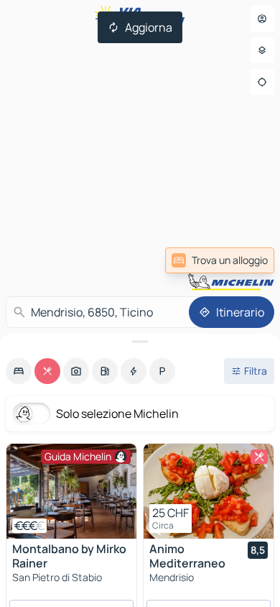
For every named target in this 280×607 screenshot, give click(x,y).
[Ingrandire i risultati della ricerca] (140, 342)
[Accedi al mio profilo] (262, 19)
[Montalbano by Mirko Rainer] (71, 491)
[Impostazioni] (262, 50)
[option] (19, 371)
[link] (219, 260)
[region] (71, 491)
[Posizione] (262, 82)
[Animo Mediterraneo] (209, 491)
